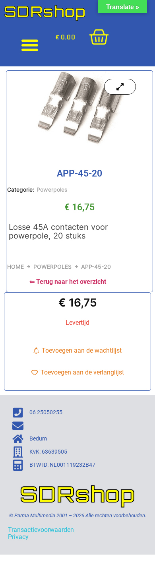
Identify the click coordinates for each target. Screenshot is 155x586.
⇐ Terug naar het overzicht (67, 281)
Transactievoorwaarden (41, 530)
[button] (30, 44)
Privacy (18, 537)
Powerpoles (52, 189)
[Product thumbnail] (120, 87)
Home (15, 266)
